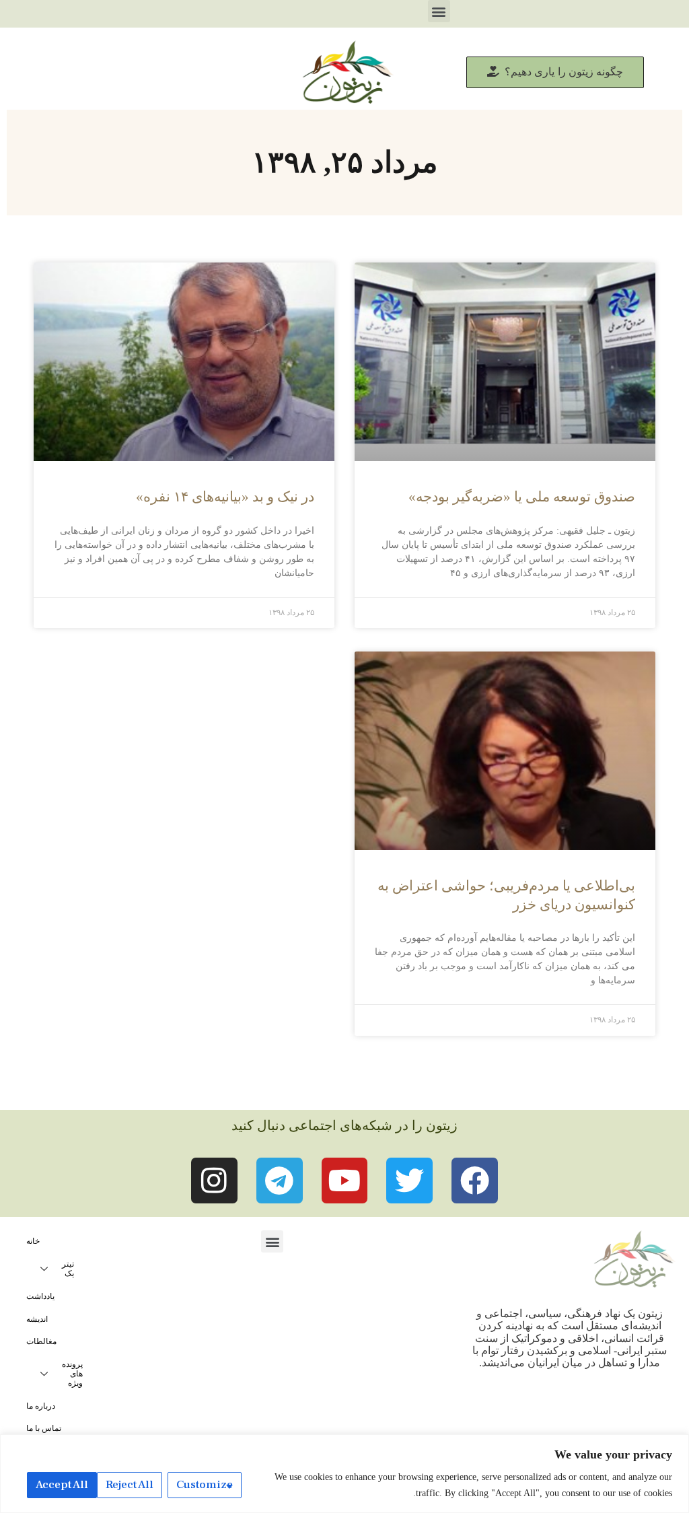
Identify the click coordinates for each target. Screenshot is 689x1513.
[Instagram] (214, 1181)
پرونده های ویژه (72, 1374)
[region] (344, 1473)
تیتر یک (68, 1268)
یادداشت (40, 1296)
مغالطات (41, 1341)
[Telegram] (279, 1181)
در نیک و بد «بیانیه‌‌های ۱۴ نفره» (225, 497)
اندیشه (37, 1319)
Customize (204, 1484)
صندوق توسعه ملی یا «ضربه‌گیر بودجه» (521, 497)
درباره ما (40, 1406)
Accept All (62, 1484)
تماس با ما (43, 1428)
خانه (33, 1241)
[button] (439, 11)
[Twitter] (409, 1181)
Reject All (129, 1484)
